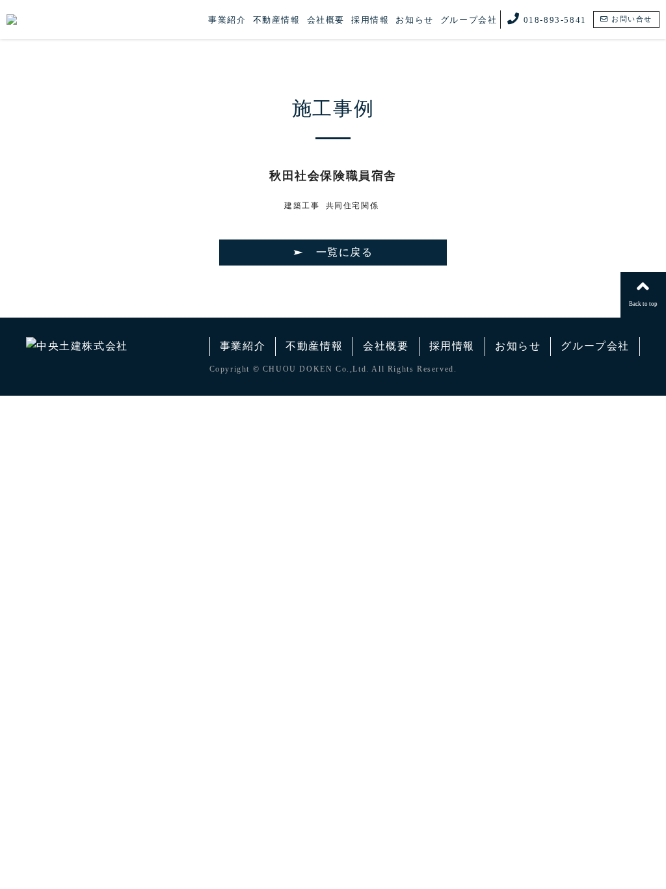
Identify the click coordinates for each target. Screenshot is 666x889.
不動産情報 (276, 20)
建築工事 (301, 205)
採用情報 (370, 20)
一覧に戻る (344, 252)
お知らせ (414, 20)
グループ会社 (469, 20)
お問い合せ (630, 19)
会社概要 (326, 20)
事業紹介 (227, 20)
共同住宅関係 (352, 205)
